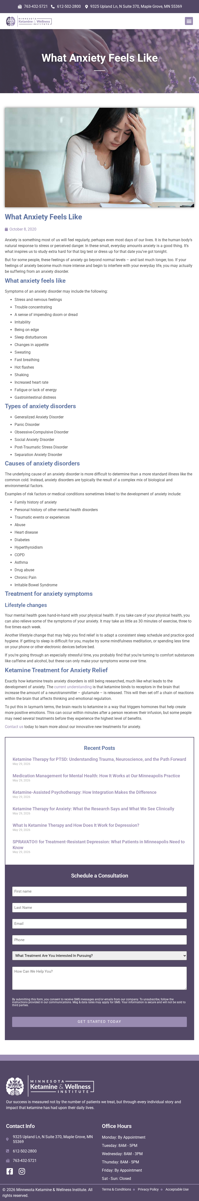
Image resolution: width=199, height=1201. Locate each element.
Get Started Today (99, 1021)
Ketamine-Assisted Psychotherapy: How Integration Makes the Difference (85, 792)
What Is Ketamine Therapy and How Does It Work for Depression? (76, 825)
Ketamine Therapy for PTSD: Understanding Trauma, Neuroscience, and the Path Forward (99, 759)
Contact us (14, 726)
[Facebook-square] (9, 1171)
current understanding (73, 687)
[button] (189, 21)
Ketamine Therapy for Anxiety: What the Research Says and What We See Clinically (93, 808)
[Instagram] (21, 1171)
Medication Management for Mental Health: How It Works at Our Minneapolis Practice (96, 775)
